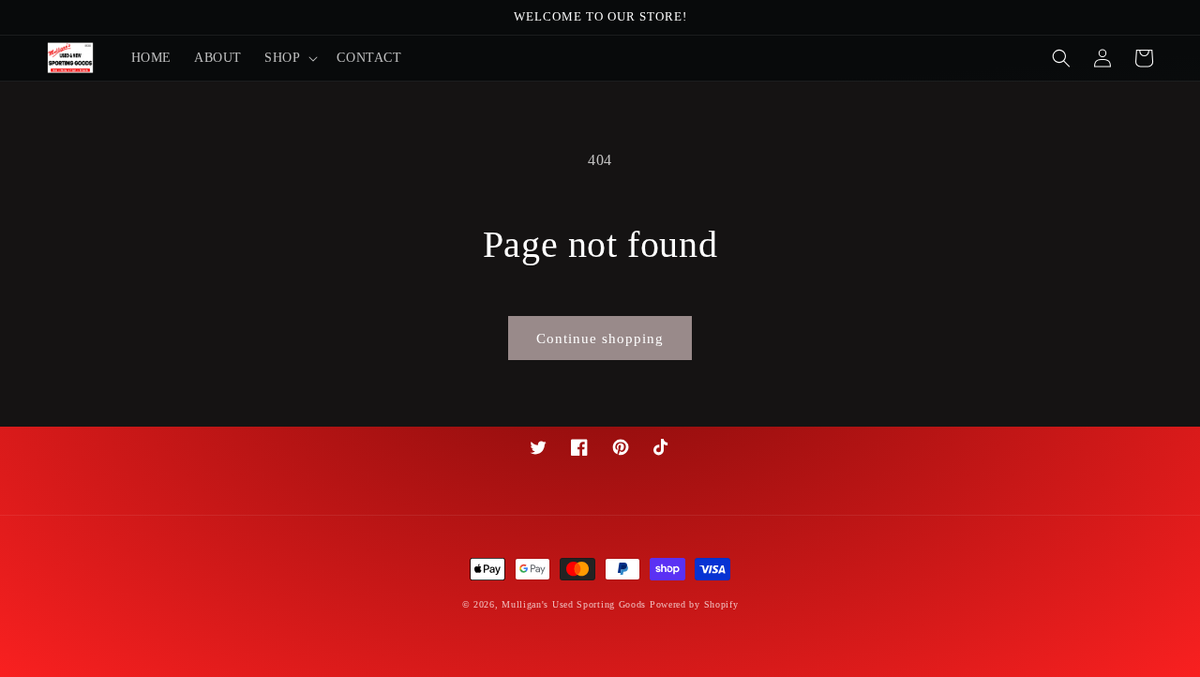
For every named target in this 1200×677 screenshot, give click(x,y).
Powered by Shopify (694, 604)
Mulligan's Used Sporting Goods (574, 604)
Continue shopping (600, 338)
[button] (289, 58)
